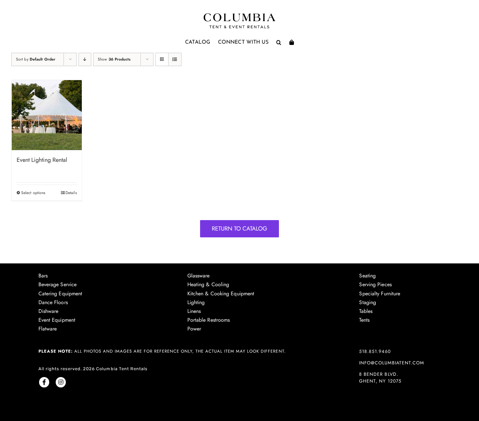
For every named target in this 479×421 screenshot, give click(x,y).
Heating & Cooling (208, 284)
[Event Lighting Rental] (47, 115)
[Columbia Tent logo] (239, 15)
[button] (279, 42)
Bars (43, 275)
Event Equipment (57, 320)
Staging (367, 302)
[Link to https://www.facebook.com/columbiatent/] (44, 382)
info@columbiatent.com (391, 362)
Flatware (47, 328)
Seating (367, 275)
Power (194, 328)
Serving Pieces (375, 284)
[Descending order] (85, 59)
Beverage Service (57, 284)
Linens (194, 311)
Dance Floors (53, 302)
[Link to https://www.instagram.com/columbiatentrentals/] (60, 382)
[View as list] (174, 59)
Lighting (196, 302)
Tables (365, 311)
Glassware (198, 275)
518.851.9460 (374, 351)
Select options (33, 193)
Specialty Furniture (379, 293)
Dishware (48, 311)
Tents (364, 320)
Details (71, 193)
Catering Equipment (60, 293)
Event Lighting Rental (42, 160)
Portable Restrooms (208, 320)
